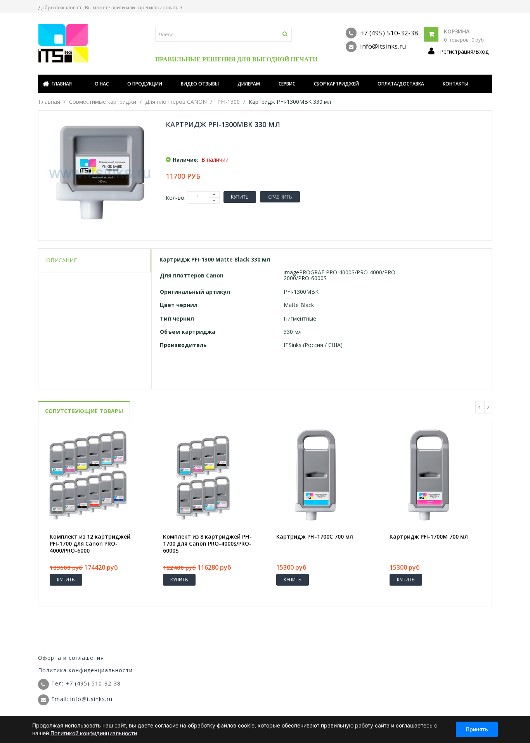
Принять (477, 729)
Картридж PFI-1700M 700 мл (429, 536)
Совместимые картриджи (102, 101)
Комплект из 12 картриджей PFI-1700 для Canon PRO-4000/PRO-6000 (90, 543)
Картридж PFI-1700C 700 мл (314, 536)
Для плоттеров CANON (176, 101)
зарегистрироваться (160, 7)
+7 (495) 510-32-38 (388, 32)
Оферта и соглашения (71, 657)
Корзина (456, 31)
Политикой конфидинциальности (93, 733)
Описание (61, 260)
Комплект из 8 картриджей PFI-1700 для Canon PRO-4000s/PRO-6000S (207, 543)
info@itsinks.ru (382, 46)
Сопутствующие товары (84, 411)
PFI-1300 (228, 101)
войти (118, 7)
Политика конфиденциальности (85, 670)
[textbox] (223, 34)
